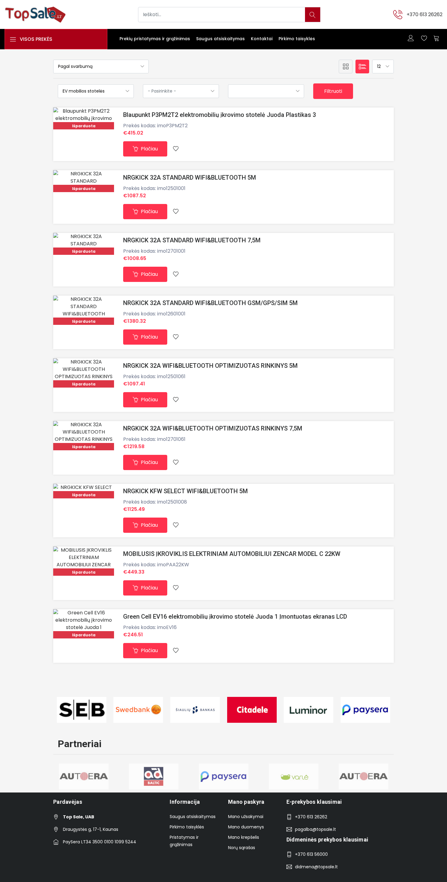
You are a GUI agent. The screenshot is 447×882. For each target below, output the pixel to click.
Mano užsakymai (245, 816)
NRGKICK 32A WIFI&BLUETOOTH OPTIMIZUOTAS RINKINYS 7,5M (212, 428)
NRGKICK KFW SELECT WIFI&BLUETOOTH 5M (185, 491)
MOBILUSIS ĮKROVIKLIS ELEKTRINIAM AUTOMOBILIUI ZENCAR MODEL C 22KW (231, 553)
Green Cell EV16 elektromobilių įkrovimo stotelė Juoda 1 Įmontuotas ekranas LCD (235, 616)
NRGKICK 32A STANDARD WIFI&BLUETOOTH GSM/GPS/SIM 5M (210, 303)
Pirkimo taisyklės (297, 39)
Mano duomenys (246, 827)
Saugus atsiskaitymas (220, 39)
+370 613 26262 (424, 14)
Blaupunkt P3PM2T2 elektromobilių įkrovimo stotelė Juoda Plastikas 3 (219, 114)
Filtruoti (333, 91)
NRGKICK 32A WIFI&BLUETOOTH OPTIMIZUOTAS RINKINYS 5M (210, 365)
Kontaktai (261, 39)
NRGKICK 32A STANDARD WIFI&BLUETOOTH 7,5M (192, 240)
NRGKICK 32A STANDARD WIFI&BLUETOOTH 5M (189, 177)
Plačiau (149, 148)
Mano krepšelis (243, 837)
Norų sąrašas (241, 848)
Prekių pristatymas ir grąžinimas (155, 39)
